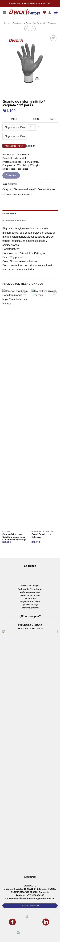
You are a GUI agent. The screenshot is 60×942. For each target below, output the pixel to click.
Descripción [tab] (9, 213)
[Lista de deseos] (44, 12)
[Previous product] (33, 28)
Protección (27, 194)
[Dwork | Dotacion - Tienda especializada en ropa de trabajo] (24, 12)
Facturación (30, 598)
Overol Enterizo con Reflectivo (41, 535)
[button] (4, 12)
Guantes (52, 23)
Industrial (16, 194)
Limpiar (30, 145)
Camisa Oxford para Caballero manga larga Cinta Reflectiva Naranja (14, 537)
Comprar (11, 175)
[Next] (14, 93)
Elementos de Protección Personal (28, 23)
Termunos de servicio (30, 595)
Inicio (6, 23)
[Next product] (26, 28)
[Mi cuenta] (49, 12)
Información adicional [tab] (14, 220)
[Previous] (5, 93)
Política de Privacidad (30, 592)
